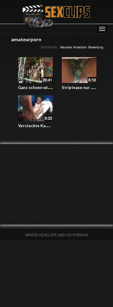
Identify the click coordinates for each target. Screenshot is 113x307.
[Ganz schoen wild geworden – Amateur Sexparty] (35, 70)
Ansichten (80, 47)
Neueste (66, 47)
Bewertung (95, 47)
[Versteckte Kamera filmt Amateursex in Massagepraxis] (35, 108)
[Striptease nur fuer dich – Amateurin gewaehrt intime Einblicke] (79, 70)
